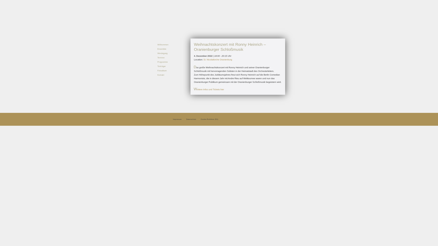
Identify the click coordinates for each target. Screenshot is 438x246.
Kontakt (160, 75)
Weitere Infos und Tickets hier (209, 89)
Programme (162, 62)
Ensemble (161, 49)
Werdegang (162, 53)
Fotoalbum (162, 71)
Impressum (177, 119)
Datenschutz (191, 119)
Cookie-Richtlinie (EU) (209, 119)
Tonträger (161, 66)
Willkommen (162, 45)
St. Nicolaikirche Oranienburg (217, 59)
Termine (160, 58)
